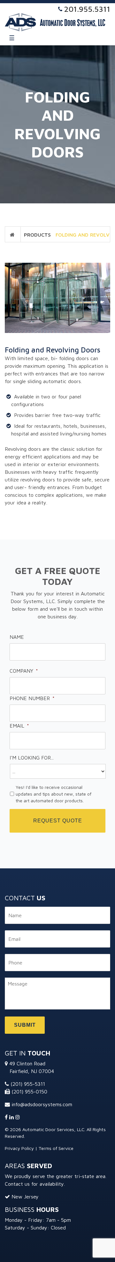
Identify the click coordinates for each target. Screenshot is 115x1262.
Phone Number (32, 698)
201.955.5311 (87, 8)
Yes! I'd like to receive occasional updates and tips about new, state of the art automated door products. (53, 793)
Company (24, 671)
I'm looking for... (32, 757)
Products (37, 235)
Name (17, 637)
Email (19, 726)
